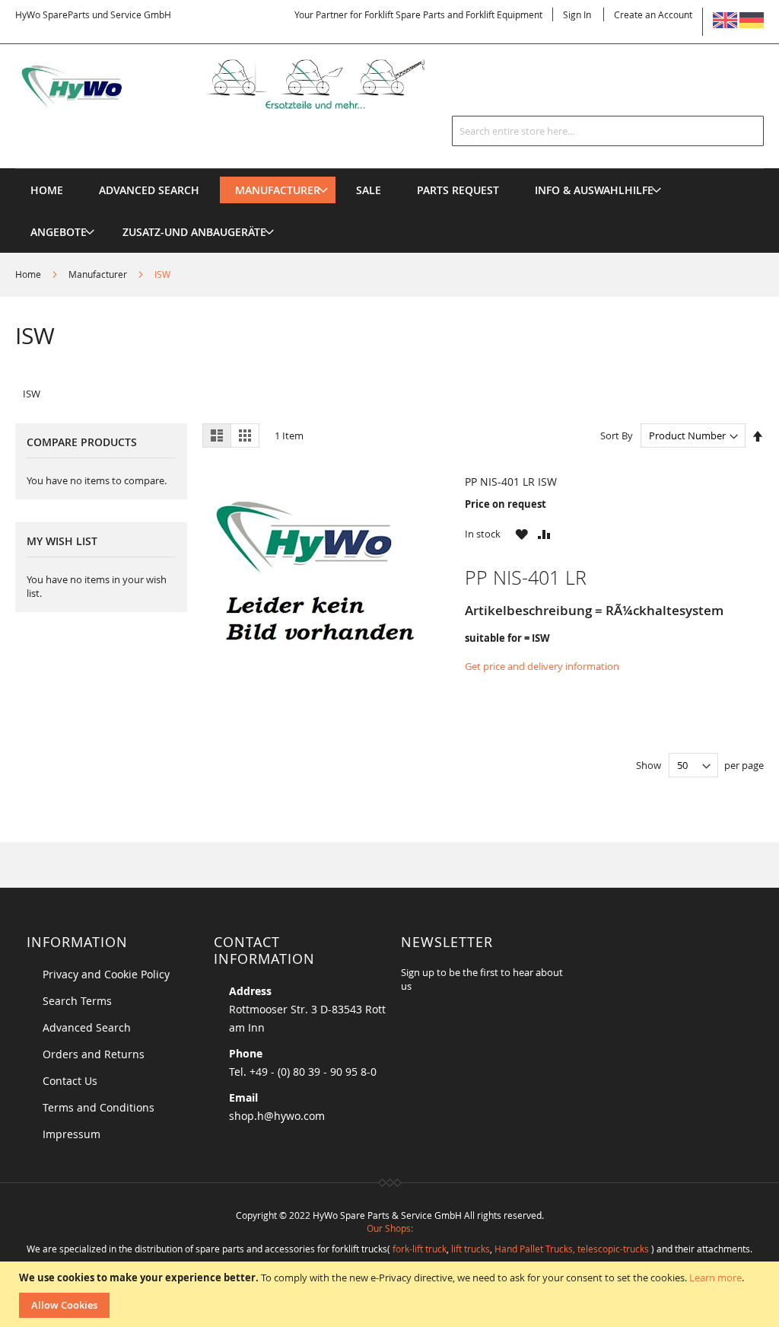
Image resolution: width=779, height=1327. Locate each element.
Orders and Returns (94, 1054)
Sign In (577, 14)
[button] (521, 534)
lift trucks (470, 1248)
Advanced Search (87, 1027)
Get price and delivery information (542, 666)
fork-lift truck (420, 1248)
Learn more (715, 1277)
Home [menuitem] (46, 190)
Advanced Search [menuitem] (149, 190)
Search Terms (77, 1001)
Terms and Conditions (98, 1107)
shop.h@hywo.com (277, 1115)
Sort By (616, 435)
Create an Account (653, 14)
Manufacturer (98, 274)
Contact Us (70, 1080)
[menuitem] (277, 190)
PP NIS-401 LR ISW (511, 481)
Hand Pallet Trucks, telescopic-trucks (571, 1248)
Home (29, 274)
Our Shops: (390, 1228)
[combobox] (608, 131)
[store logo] (239, 84)
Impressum (71, 1134)
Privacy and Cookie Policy (106, 974)
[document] (391, 1294)
